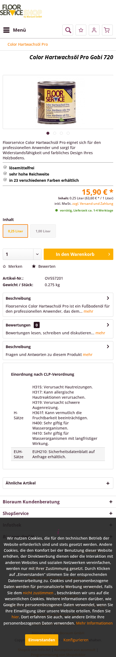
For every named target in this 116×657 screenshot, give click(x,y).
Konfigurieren (75, 639)
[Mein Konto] (94, 30)
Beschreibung (18, 298)
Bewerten (46, 266)
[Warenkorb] (107, 30)
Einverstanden (41, 639)
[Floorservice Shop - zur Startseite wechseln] (21, 12)
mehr (88, 311)
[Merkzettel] (81, 30)
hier (15, 616)
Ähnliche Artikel (21, 483)
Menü (19, 30)
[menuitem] (14, 30)
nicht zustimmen (38, 592)
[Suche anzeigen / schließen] (67, 30)
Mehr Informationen (94, 623)
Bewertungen (18, 325)
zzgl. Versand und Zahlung (92, 203)
